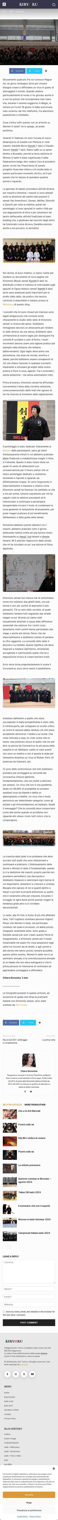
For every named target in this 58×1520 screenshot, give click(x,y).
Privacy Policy (35, 1516)
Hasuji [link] (23, 536)
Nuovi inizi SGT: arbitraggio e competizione (15, 1041)
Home (3, 11)
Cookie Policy (22, 1516)
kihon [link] (6, 458)
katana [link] (44, 1353)
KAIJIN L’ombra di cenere (31, 1138)
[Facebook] (26, 1091)
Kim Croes (21, 1004)
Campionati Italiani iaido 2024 (34, 1233)
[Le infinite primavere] (10, 1168)
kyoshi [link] (31, 145)
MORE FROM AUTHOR (35, 1104)
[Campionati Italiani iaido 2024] (10, 1236)
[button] (53, 1468)
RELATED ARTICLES (12, 1104)
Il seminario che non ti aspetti (34, 1205)
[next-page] (9, 1247)
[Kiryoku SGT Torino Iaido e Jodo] (29, 4)
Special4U (24, 1364)
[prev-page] (4, 1247)
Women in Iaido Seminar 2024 (34, 1219)
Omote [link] (45, 536)
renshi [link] (15, 149)
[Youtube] (32, 1374)
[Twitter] (24, 1374)
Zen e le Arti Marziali (29, 1111)
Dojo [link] (8, 1348)
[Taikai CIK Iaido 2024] (10, 1195)
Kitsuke (7, 450)
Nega (29, 1502)
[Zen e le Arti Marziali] (10, 1114)
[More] (46, 71)
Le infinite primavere (29, 1165)
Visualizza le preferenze (29, 1510)
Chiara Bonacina (29, 1071)
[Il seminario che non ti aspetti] (10, 1209)
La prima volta (48, 1040)
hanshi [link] (41, 288)
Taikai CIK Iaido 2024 (29, 1192)
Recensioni (20, 11)
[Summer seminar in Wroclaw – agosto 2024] (10, 1182)
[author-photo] (29, 1067)
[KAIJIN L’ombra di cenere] (10, 1141)
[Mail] (32, 1091)
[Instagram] (16, 1374)
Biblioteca (8, 304)
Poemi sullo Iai (26, 1124)
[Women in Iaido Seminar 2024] (10, 1223)
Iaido (11, 11)
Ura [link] (29, 536)
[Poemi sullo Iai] (10, 1128)
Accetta (29, 1494)
